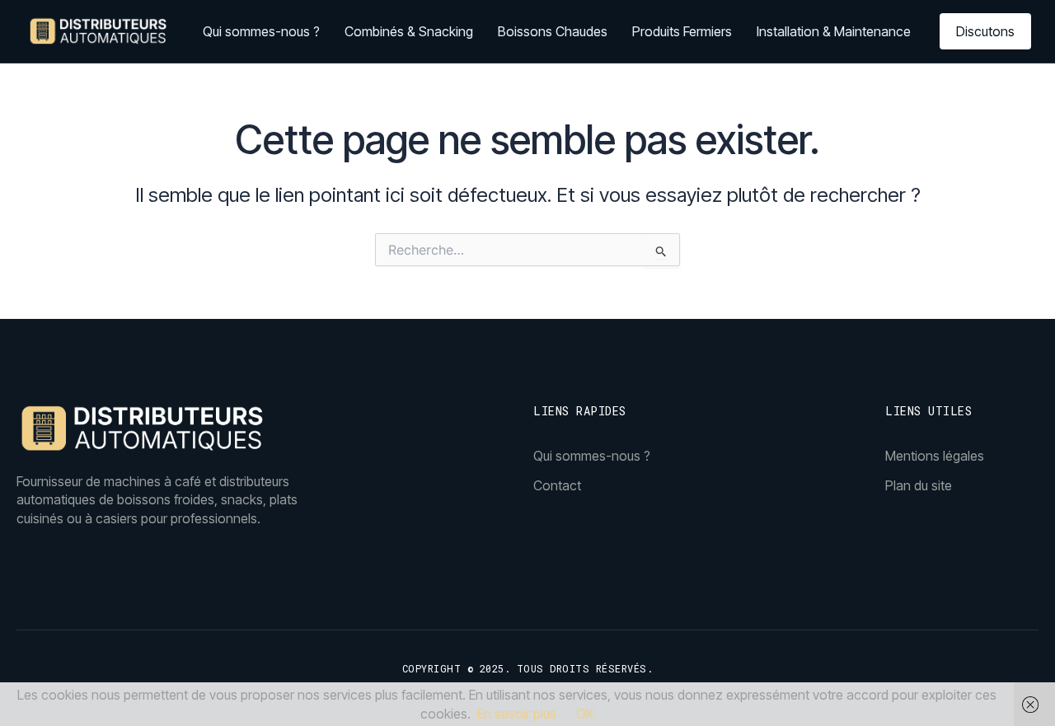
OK (584, 713)
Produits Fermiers (682, 31)
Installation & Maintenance (834, 31)
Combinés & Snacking (409, 31)
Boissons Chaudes (552, 31)
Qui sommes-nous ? (261, 31)
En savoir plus (516, 713)
